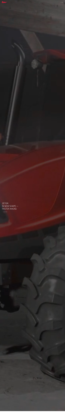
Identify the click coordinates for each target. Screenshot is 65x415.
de (62, 2)
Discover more (5, 211)
